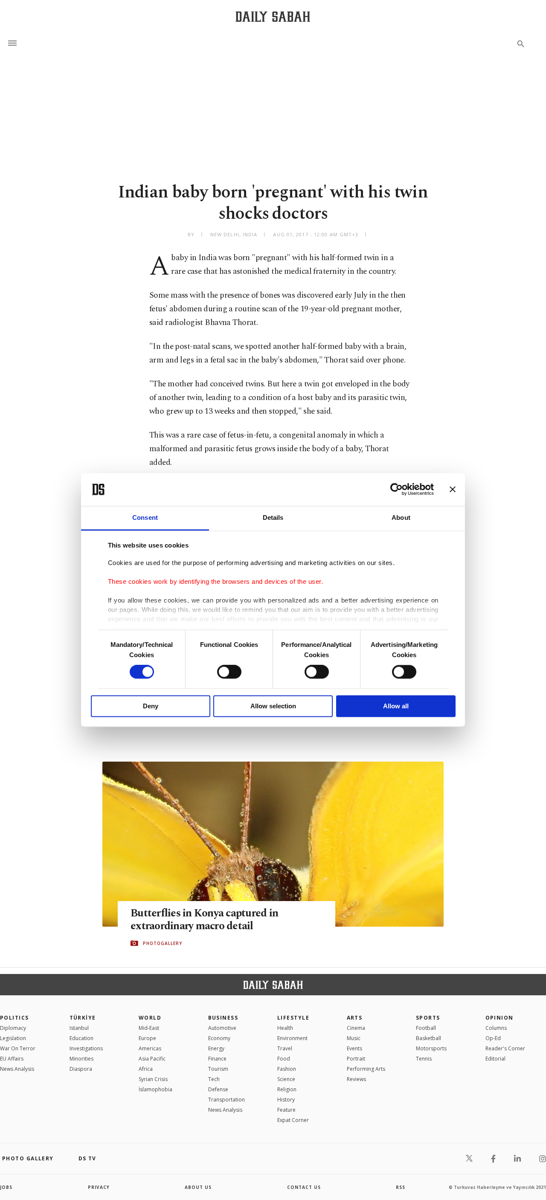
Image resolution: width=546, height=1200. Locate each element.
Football (426, 1028)
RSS (400, 1187)
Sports (428, 1017)
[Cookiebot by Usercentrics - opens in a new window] (396, 489)
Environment (292, 1038)
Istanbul (79, 1028)
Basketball (428, 1038)
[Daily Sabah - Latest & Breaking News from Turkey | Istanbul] (272, 16)
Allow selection (273, 706)
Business (223, 1017)
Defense (218, 1089)
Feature (286, 1109)
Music (353, 1038)
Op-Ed (493, 1038)
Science (286, 1079)
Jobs (6, 1187)
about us (198, 1187)
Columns (496, 1028)
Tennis (424, 1058)
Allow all (396, 706)
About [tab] (401, 517)
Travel (284, 1048)
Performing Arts (366, 1068)
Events (354, 1048)
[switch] (229, 672)
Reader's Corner (505, 1048)
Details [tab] (273, 517)
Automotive (222, 1028)
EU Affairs (11, 1058)
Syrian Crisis (153, 1079)
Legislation (13, 1038)
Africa (146, 1068)
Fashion (286, 1068)
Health (285, 1028)
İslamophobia (155, 1089)
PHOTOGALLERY (162, 943)
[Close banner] (453, 490)
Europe (147, 1038)
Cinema (356, 1028)
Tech (214, 1079)
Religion (286, 1089)
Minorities (81, 1058)
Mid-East (149, 1028)
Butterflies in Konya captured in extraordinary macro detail (204, 919)
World (150, 1017)
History (286, 1099)
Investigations (86, 1048)
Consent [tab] (145, 517)
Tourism (218, 1068)
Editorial (495, 1058)
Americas (150, 1048)
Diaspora (81, 1068)
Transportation (226, 1099)
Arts (355, 1017)
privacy (99, 1187)
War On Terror (17, 1048)
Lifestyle (293, 1017)
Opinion (499, 1017)
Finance (217, 1058)
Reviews (356, 1079)
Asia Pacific (152, 1058)
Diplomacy (13, 1028)
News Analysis (17, 1068)
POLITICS (14, 1017)
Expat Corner (293, 1120)
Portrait (356, 1058)
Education (81, 1038)
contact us (304, 1187)
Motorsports (431, 1048)
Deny (150, 706)
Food (283, 1058)
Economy (219, 1038)
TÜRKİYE (83, 1017)
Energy (216, 1048)
